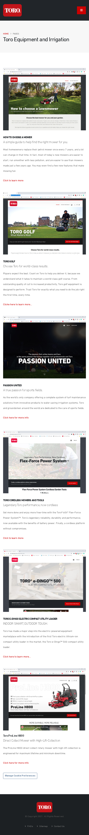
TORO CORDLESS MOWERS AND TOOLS (23, 500)
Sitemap (43, 826)
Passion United (12, 385)
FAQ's (30, 826)
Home (6, 33)
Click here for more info (16, 417)
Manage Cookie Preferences (20, 776)
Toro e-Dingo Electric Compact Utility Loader (30, 618)
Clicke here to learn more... (17, 304)
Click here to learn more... (17, 656)
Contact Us (58, 826)
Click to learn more (13, 180)
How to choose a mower (17, 137)
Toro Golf (9, 261)
